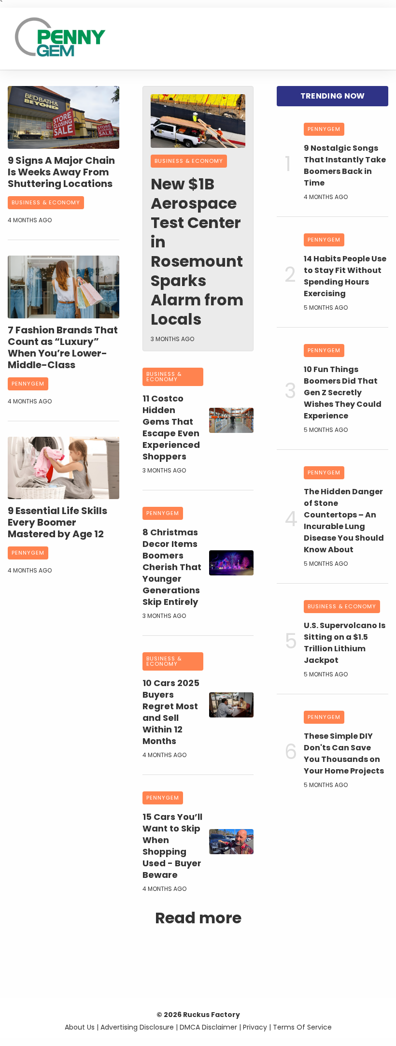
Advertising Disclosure (137, 1027)
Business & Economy (46, 202)
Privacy (255, 1027)
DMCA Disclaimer (208, 1027)
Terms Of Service (302, 1027)
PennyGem (28, 383)
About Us (80, 1027)
